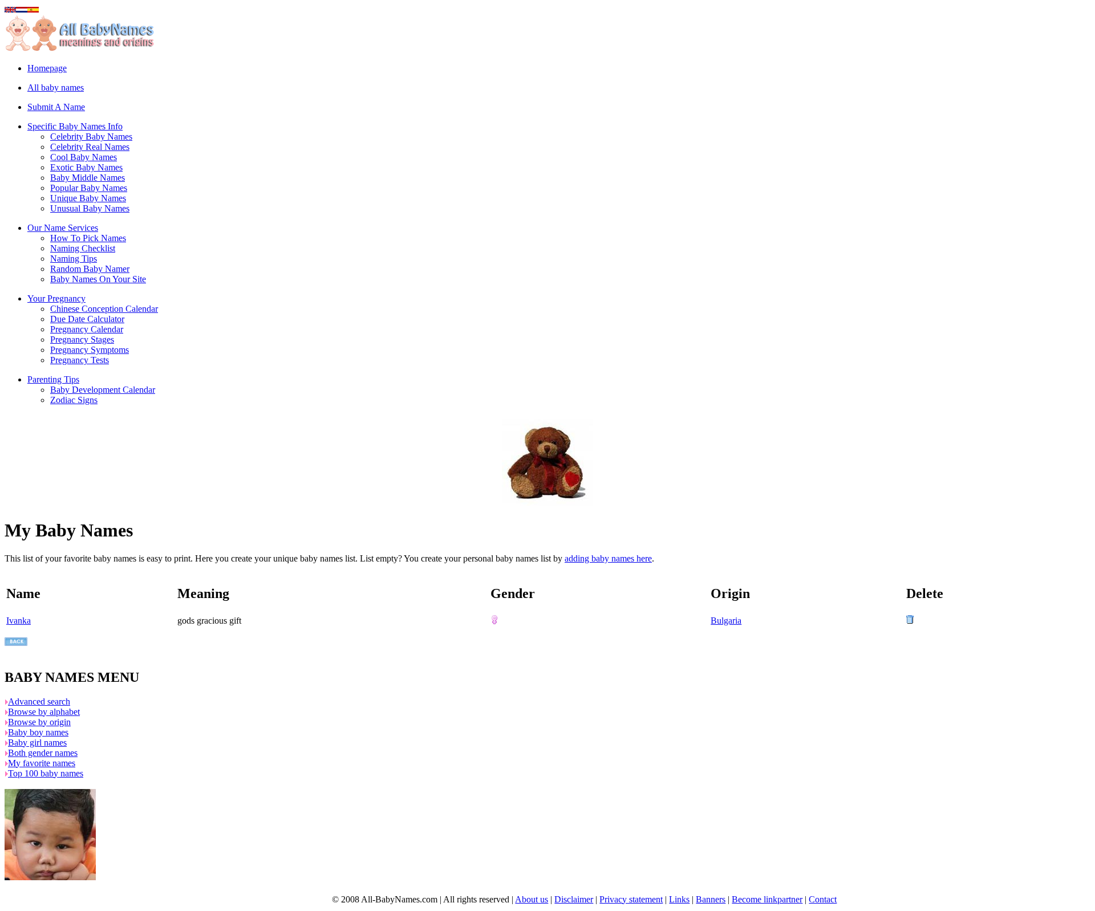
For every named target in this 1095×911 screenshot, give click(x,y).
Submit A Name (56, 107)
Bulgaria (726, 620)
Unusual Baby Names (89, 208)
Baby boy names (38, 732)
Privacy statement (631, 899)
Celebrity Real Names (89, 147)
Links (679, 899)
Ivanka (18, 620)
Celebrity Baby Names (91, 136)
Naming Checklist (82, 248)
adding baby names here (608, 558)
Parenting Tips (53, 379)
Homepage (47, 68)
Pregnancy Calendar (86, 329)
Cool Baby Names (83, 157)
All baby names (55, 87)
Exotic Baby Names (86, 167)
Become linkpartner (767, 899)
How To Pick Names (88, 238)
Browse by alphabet (44, 712)
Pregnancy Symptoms (89, 350)
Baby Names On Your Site (98, 279)
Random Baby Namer (89, 269)
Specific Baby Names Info (75, 126)
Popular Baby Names (88, 188)
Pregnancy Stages (82, 339)
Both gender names (43, 753)
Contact (823, 899)
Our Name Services (62, 228)
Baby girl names (37, 742)
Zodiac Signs (74, 400)
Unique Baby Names (88, 198)
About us (531, 899)
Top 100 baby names (45, 773)
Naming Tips (73, 258)
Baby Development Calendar (102, 390)
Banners (710, 899)
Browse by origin (39, 722)
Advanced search (39, 701)
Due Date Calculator (87, 319)
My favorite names (41, 763)
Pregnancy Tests (79, 360)
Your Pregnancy (56, 298)
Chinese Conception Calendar (104, 309)
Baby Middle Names (87, 177)
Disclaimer (573, 899)
